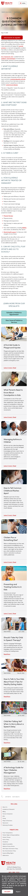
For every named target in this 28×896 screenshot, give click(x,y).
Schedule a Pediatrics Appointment (14, 313)
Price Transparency (8, 832)
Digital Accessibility (8, 844)
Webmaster (6, 855)
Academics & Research (8, 809)
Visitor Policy (6, 839)
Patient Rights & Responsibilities (11, 835)
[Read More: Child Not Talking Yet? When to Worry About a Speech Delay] (14, 707)
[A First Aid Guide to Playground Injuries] (14, 348)
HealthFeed (17, 12)
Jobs (4, 816)
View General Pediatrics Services (14, 321)
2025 (23, 12)
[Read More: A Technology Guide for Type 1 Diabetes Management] (14, 753)
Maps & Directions (7, 820)
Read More (7, 654)
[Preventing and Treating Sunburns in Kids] (14, 591)
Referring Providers (8, 825)
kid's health (15, 797)
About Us (5, 807)
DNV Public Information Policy (10, 848)
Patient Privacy (6, 837)
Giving (4, 818)
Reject (18, 891)
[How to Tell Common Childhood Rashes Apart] (14, 494)
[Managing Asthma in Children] (14, 444)
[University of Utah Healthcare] (14, 863)
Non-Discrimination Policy (9, 851)
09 (14, 14)
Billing (4, 811)
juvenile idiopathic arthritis (18, 79)
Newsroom (5, 823)
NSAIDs (24, 227)
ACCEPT (7, 891)
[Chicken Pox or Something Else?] (14, 542)
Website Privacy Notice (9, 846)
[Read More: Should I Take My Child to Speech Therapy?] (14, 623)
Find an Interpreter (8, 814)
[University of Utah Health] (6, 3)
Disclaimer (5, 841)
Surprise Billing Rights (8, 853)
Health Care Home (6, 12)
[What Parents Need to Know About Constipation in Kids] (14, 396)
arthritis (8, 797)
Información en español (12, 37)
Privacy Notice (8, 887)
